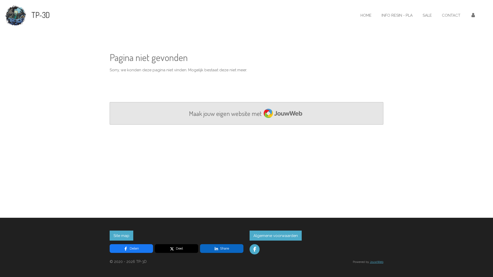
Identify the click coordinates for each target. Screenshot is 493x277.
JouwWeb (376, 262)
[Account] (473, 15)
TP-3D (40, 15)
